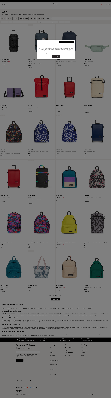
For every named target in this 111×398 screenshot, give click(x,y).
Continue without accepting (66, 41)
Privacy (49, 48)
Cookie (54, 48)
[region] (56, 49)
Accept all (56, 56)
